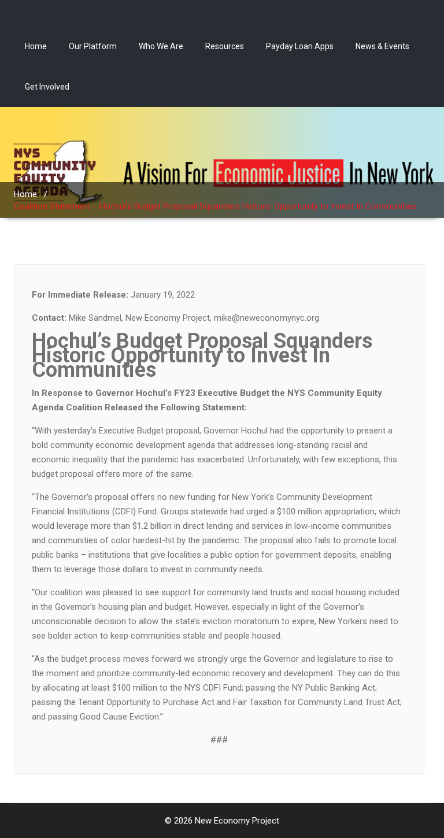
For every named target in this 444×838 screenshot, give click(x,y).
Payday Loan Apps (300, 46)
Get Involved (47, 86)
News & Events (382, 46)
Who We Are (161, 46)
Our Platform (93, 46)
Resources (224, 46)
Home (36, 46)
